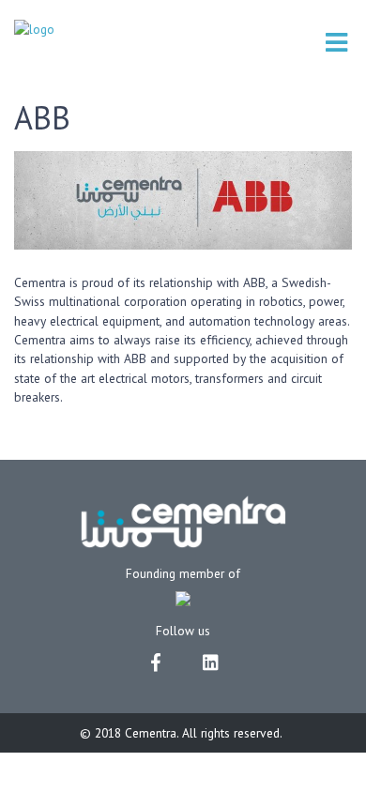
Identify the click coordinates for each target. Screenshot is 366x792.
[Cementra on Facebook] (155, 660)
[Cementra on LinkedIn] (210, 660)
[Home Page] (34, 28)
